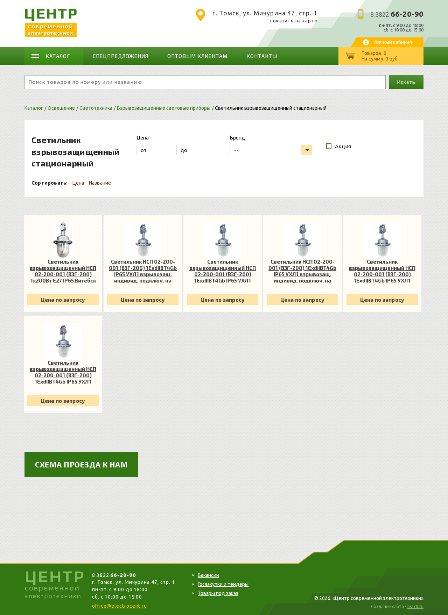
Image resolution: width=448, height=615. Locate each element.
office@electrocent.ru (119, 606)
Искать (406, 82)
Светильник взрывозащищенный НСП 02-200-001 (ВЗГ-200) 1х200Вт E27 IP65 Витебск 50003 (63, 271)
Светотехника (95, 108)
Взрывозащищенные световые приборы (163, 108)
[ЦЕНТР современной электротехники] (50, 35)
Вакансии (208, 575)
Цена (78, 183)
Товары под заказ (218, 593)
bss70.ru (415, 606)
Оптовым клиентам (197, 56)
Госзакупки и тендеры (223, 584)
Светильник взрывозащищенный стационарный (271, 108)
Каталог (58, 56)
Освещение (61, 108)
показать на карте (293, 20)
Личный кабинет (393, 42)
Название (100, 183)
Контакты (261, 56)
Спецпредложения (121, 56)
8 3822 (397, 14)
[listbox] (271, 150)
